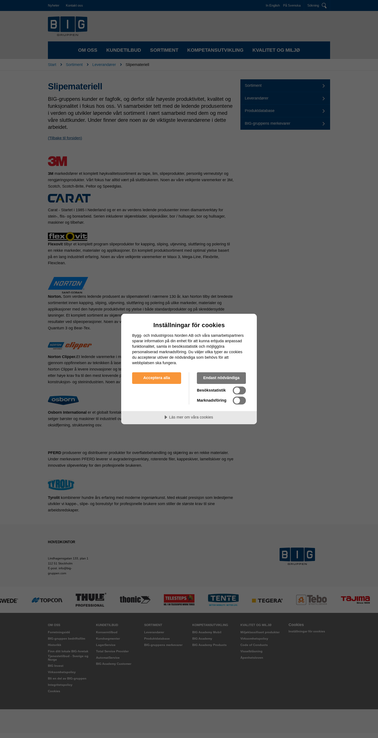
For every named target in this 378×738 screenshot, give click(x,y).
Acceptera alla (156, 378)
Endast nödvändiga (221, 378)
